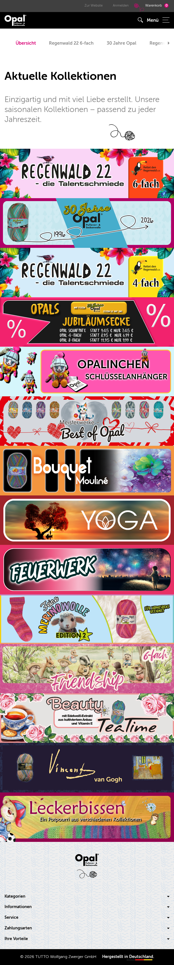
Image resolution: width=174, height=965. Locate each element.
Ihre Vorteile (16, 939)
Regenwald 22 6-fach (71, 43)
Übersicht (26, 43)
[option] (25, 44)
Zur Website (94, 5)
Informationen (18, 907)
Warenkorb (156, 5)
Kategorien (15, 896)
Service (11, 917)
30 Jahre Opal (121, 43)
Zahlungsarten (18, 928)
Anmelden (121, 5)
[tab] (87, 896)
